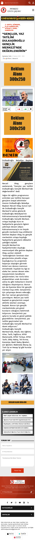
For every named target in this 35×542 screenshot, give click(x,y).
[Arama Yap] (29, 2)
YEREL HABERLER (11, 29)
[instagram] (15, 502)
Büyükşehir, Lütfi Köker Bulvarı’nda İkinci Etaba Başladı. (17, 424)
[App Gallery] (17, 537)
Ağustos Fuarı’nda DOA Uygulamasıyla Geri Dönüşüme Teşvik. (17, 420)
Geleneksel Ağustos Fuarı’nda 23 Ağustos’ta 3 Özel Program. (18, 432)
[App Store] (11, 534)
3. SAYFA (8, 24)
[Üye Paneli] (32, 2)
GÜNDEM (16, 24)
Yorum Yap (17, 470)
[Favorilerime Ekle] (31, 109)
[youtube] (19, 502)
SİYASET (8, 28)
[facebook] (7, 502)
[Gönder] (32, 492)
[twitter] (11, 502)
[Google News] (10, 58)
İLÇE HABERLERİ (11, 26)
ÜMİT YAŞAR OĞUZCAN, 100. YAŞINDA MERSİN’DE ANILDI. (15, 416)
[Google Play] (23, 534)
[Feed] (28, 502)
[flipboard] (24, 502)
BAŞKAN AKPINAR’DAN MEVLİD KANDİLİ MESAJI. (16, 428)
